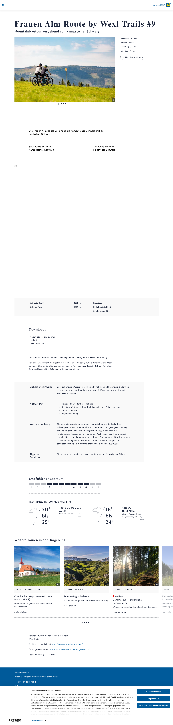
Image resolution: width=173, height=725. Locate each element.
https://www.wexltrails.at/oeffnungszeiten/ (68, 649)
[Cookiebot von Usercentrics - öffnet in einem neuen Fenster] (15, 720)
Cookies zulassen (153, 692)
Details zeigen (36, 720)
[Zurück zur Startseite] (162, 5)
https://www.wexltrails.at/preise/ (66, 644)
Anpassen (152, 699)
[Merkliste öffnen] (11, 5)
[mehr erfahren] (37, 580)
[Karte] (8, 5)
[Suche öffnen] (14, 5)
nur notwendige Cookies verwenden (153, 705)
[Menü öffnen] (3, 5)
